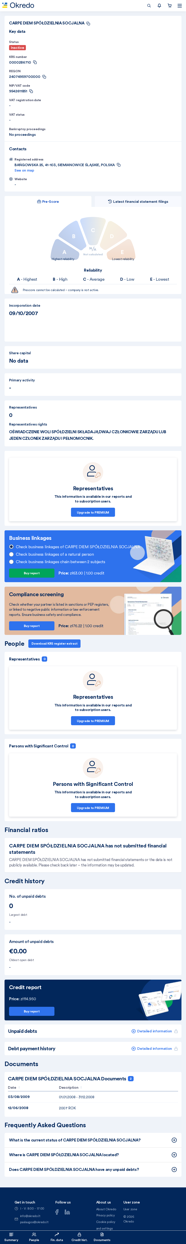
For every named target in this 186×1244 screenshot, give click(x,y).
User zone (130, 1209)
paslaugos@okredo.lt (34, 1222)
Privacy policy (105, 1215)
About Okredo (106, 1209)
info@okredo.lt (30, 1216)
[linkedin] (67, 1211)
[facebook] (57, 1211)
